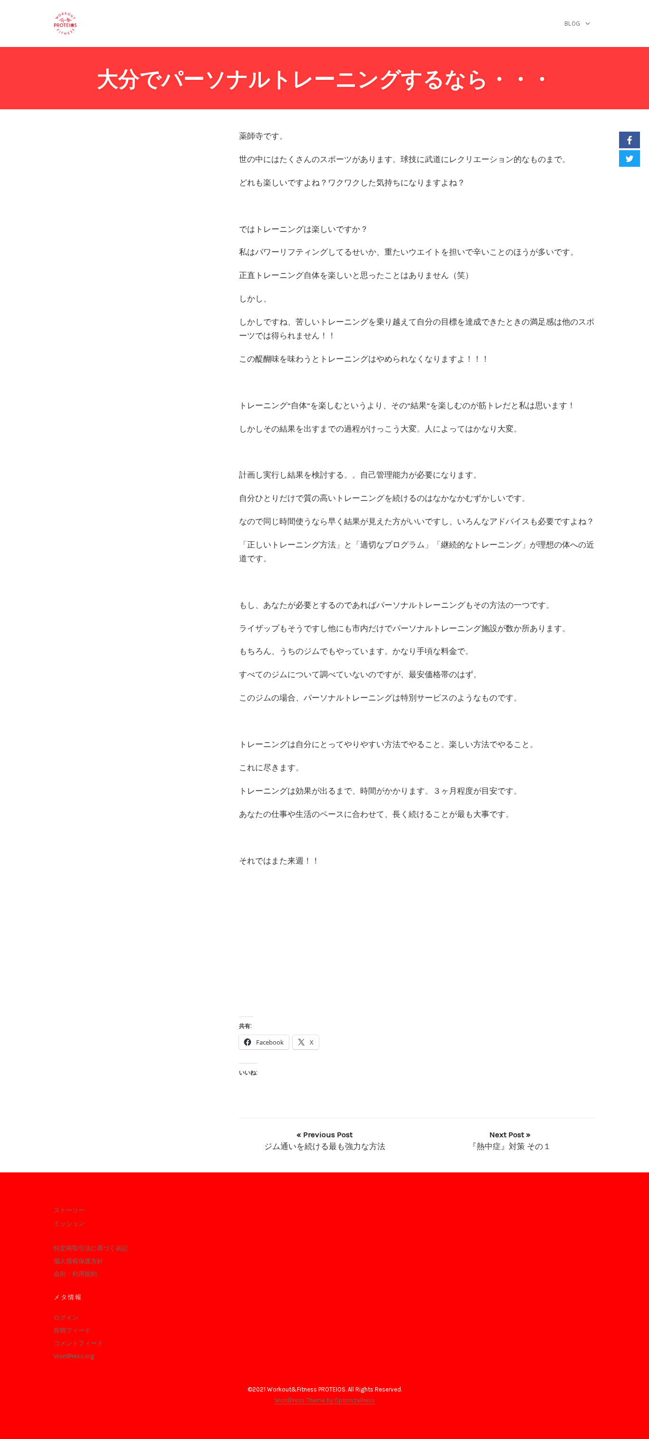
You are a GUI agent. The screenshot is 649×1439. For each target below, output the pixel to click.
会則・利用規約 (75, 1273)
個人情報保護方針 (78, 1261)
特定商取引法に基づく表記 (91, 1248)
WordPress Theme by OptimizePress (325, 1400)
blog (572, 23)
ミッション (69, 1223)
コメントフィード (78, 1343)
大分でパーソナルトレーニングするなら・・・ (325, 79)
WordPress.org (74, 1356)
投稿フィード (72, 1330)
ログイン (66, 1317)
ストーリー (69, 1210)
